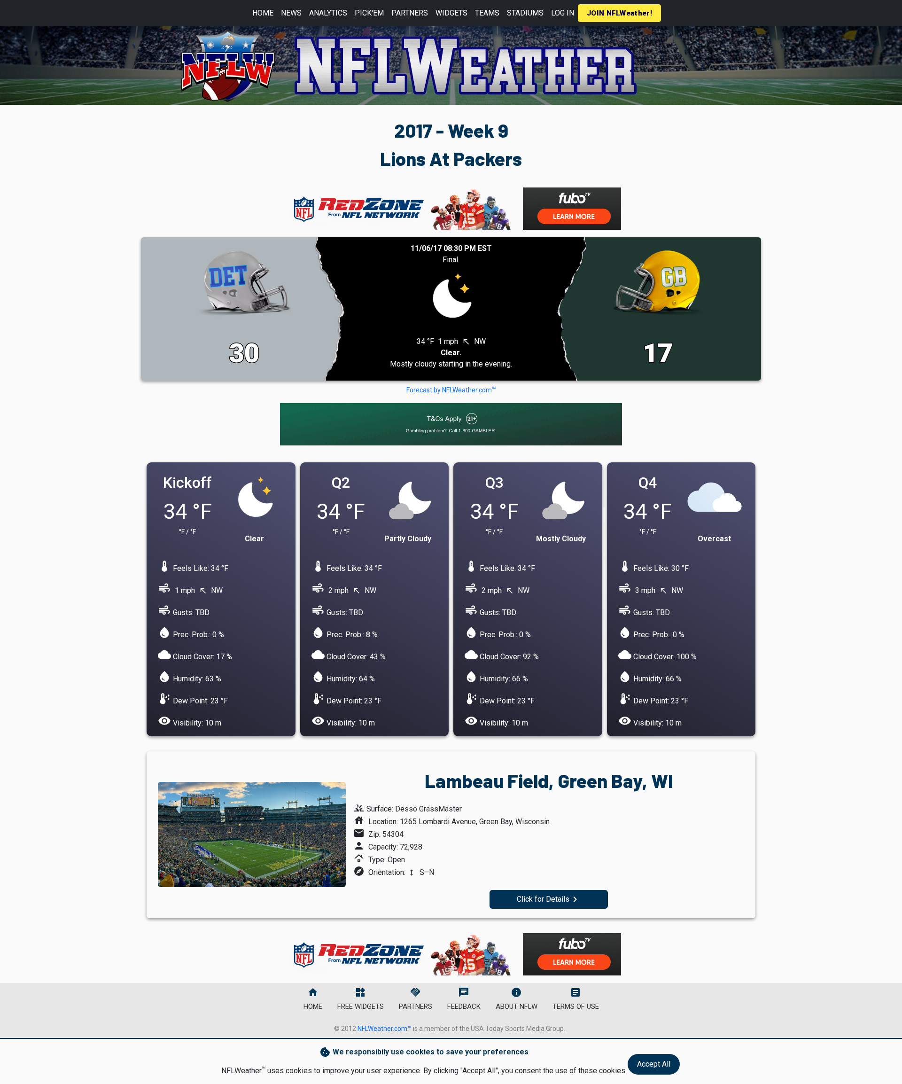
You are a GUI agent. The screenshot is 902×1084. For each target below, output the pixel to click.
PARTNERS (409, 12)
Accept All (653, 1064)
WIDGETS (451, 12)
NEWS (291, 12)
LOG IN (562, 12)
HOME (262, 12)
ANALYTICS (328, 12)
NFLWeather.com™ (385, 1028)
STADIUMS (525, 12)
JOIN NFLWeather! (619, 13)
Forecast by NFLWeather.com (451, 390)
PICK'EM (369, 12)
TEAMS (487, 12)
